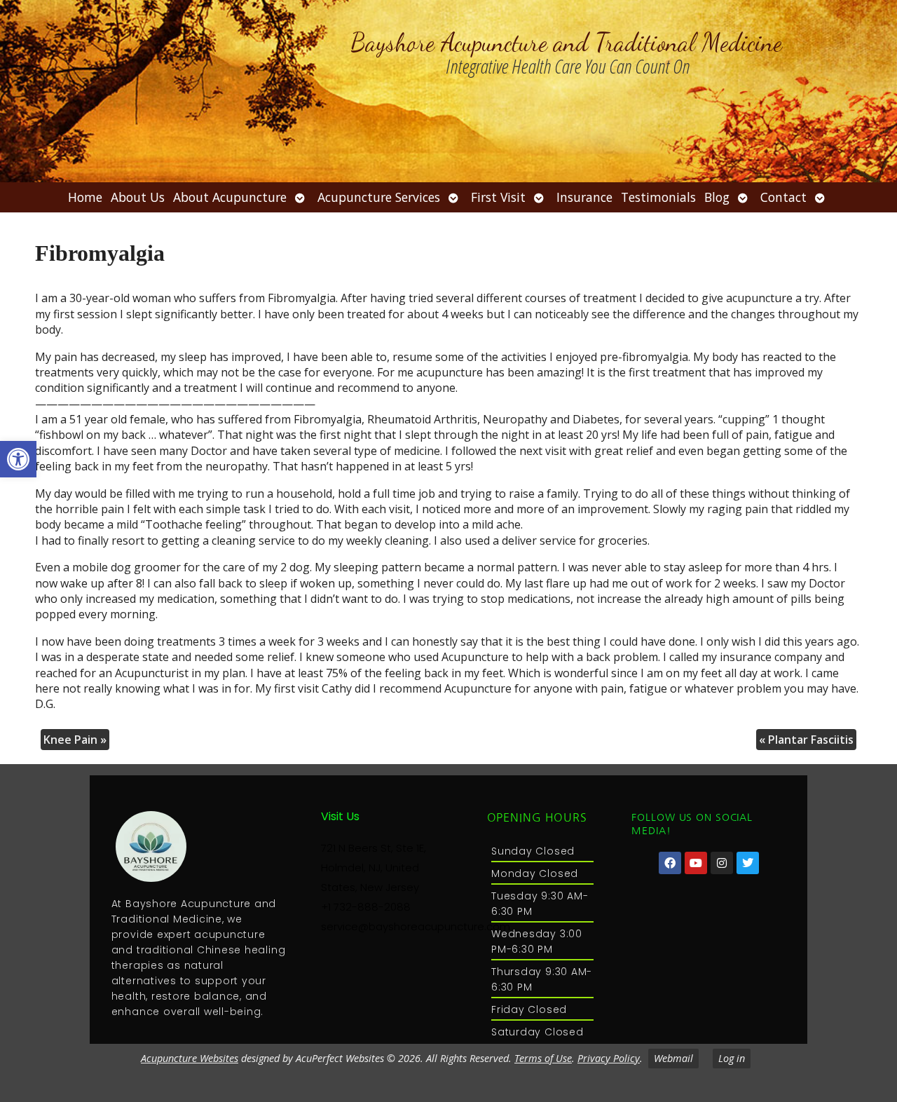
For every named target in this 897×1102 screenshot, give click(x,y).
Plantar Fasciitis (806, 739)
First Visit (498, 197)
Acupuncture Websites (189, 1058)
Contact (783, 197)
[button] (18, 459)
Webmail (673, 1058)
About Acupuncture (230, 197)
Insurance (584, 197)
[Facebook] (670, 863)
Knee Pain (75, 739)
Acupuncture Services (378, 197)
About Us (138, 197)
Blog (717, 197)
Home (85, 197)
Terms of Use (543, 1058)
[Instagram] (722, 863)
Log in (731, 1058)
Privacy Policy (608, 1058)
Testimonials (658, 197)
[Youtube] (696, 863)
